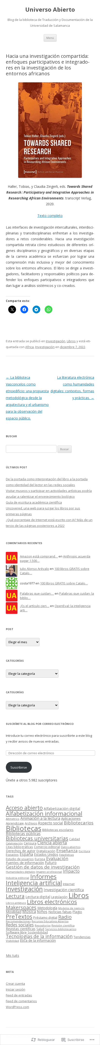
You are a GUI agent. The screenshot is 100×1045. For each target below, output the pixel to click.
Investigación (55, 341)
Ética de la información (38, 940)
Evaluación (57, 858)
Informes (43, 876)
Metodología (47, 908)
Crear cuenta (15, 983)
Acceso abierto (24, 808)
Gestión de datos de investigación (43, 867)
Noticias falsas (60, 911)
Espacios (12, 854)
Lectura (15, 895)
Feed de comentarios (21, 1001)
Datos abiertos (70, 847)
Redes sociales (20, 925)
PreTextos (19, 916)
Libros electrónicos (52, 902)
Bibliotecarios (78, 823)
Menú (50, 38)
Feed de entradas (19, 995)
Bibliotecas (23, 828)
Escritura (84, 851)
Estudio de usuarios (20, 859)
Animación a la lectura (40, 818)
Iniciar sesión (15, 989)
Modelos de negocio (71, 908)
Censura (30, 843)
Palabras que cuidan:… (37, 593)
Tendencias (82, 937)
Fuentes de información (25, 862)
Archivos (31, 823)
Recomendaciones (18, 921)
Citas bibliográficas (19, 847)
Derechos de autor (20, 850)
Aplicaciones (71, 818)
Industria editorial (17, 878)
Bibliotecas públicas (23, 833)
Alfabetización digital (62, 808)
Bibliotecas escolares (58, 830)
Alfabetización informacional (44, 813)
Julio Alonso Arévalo (34, 568)
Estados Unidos (46, 854)
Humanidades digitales (20, 872)
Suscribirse (18, 767)
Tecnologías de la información (39, 936)
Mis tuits (12, 955)
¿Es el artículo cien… (34, 606)
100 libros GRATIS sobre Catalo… (64, 583)
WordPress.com (17, 1007)
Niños (42, 911)
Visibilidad (12, 940)
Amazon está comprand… (39, 556)
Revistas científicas (20, 928)
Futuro (51, 862)
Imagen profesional (49, 872)
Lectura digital (37, 896)
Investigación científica (64, 889)
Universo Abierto (50, 9)
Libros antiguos (16, 903)
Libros (71, 341)
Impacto (71, 871)
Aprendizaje (15, 823)
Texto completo (50, 215)
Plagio (77, 912)
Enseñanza (67, 850)
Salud (40, 929)
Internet (69, 884)
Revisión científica (63, 925)
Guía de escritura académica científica (34, 502)
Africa (29, 347)
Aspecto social (50, 823)
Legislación (59, 897)
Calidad (74, 839)
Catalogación (14, 843)
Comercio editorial (47, 847)
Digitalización (45, 851)
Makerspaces (21, 907)
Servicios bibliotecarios (60, 929)
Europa (40, 859)
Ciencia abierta (52, 843)
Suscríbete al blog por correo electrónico (40, 724)
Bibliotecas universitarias (37, 838)
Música (29, 911)
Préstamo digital (45, 917)
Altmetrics (12, 819)
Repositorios (42, 925)
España (26, 854)
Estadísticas (66, 855)
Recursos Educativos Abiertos (50, 921)
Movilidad (13, 911)
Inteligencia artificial (34, 883)
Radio (65, 916)
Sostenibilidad (38, 932)
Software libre (16, 932)
